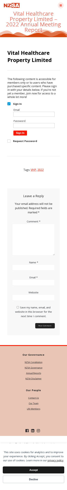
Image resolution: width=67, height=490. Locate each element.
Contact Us (33, 397)
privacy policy (55, 460)
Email (33, 277)
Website (33, 292)
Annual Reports (33, 373)
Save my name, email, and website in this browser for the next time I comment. (33, 312)
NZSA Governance (33, 367)
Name (33, 262)
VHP (33, 170)
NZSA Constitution (33, 362)
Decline (33, 479)
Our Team (33, 403)
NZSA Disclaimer (33, 378)
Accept (33, 469)
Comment (33, 221)
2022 (40, 170)
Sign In (20, 132)
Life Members (33, 408)
